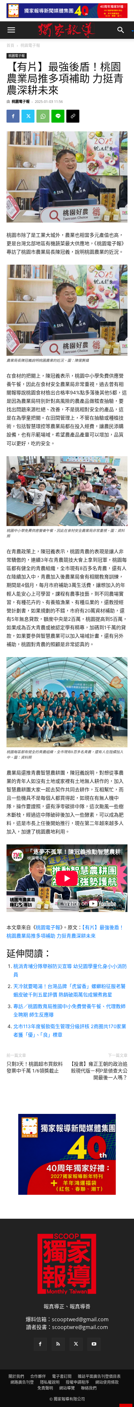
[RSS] (58, 1344)
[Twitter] (27, 116)
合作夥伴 (38, 1376)
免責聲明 (45, 1388)
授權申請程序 (77, 1382)
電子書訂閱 (62, 1376)
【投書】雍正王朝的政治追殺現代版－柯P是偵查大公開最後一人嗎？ (98, 1071)
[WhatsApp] (42, 116)
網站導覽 (67, 1388)
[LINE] (57, 116)
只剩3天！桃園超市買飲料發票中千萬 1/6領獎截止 (35, 1067)
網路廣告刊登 (22, 1382)
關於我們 (16, 1376)
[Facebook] (13, 116)
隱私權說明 (50, 1382)
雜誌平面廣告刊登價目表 (99, 1376)
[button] (11, 30)
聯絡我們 (89, 1388)
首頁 (10, 45)
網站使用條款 (107, 1382)
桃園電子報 (30, 45)
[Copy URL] (72, 116)
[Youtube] (93, 1344)
